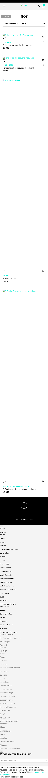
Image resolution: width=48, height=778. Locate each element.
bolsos (2, 560)
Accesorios (4, 607)
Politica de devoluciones (10, 638)
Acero (2, 538)
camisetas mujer (6, 575)
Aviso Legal (5, 642)
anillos (2, 535)
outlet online (4, 593)
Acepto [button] (38, 772)
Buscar (46, 761)
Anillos (2, 617)
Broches (6, 276)
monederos (4, 564)
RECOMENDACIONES (8, 604)
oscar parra (28, 519)
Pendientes (8, 65)
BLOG (2, 597)
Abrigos (3, 610)
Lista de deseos (6, 634)
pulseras (3, 557)
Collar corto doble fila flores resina (18, 45)
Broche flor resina (10, 278)
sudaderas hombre (7, 586)
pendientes (4, 553)
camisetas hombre (7, 579)
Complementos (6, 614)
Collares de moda (6, 625)
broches (3, 542)
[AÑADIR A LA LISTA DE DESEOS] (24, 37)
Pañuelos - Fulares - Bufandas (16, 487)
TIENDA (3, 532)
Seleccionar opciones (43, 37)
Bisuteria (3, 628)
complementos (5, 571)
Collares (7, 42)
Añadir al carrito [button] (43, 60)
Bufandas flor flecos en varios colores (19, 489)
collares (3, 546)
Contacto (4, 645)
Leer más (43, 270)
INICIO (2, 529)
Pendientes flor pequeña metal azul (18, 68)
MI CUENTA (4, 600)
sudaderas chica (6, 582)
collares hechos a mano (9, 549)
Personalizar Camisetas (9, 632)
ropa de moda (5, 568)
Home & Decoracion (7, 590)
